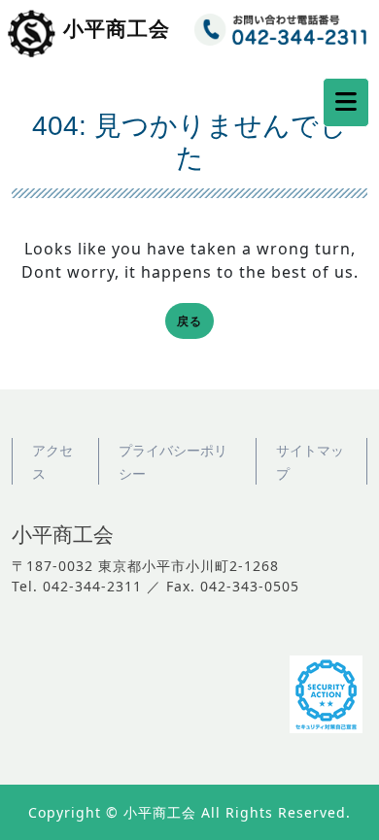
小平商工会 (116, 29)
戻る (195, 323)
